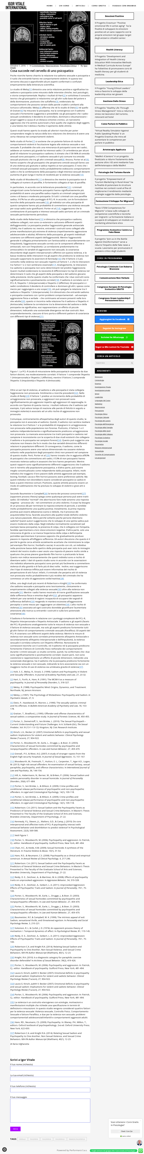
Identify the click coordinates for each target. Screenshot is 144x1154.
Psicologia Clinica (68, 65)
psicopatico (60, 1139)
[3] (57, 101)
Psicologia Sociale (101, 441)
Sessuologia (99, 451)
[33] (33, 601)
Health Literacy (114, 49)
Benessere (99, 377)
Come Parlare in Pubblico (114, 123)
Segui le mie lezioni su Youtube (112, 347)
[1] (30, 89)
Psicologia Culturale (102, 417)
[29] (69, 583)
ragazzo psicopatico (77, 1139)
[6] (21, 110)
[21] (41, 316)
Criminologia (38, 65)
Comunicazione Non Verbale (114, 278)
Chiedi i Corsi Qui (126, 1131)
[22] (76, 393)
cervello (22, 1139)
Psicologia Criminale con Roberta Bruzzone (114, 267)
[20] (23, 301)
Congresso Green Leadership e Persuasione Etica (114, 299)
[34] (67, 604)
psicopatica (46, 1139)
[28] (62, 578)
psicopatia (34, 1139)
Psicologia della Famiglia (104, 427)
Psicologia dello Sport (103, 431)
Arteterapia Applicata (114, 149)
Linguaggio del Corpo (102, 400)
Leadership (99, 397)
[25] (48, 455)
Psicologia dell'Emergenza (104, 424)
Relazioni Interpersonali (103, 448)
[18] (57, 280)
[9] (87, 159)
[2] (64, 95)
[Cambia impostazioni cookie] (4, 1149)
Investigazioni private (102, 390)
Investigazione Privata (103, 387)
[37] (81, 667)
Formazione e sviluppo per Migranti (114, 201)
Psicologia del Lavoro (102, 421)
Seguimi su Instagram (114, 328)
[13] (47, 202)
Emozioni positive (114, 16)
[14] (58, 208)
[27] (84, 493)
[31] (21, 592)
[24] (59, 440)
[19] (49, 289)
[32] (55, 595)
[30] (59, 589)
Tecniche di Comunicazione (105, 454)
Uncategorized (100, 458)
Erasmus (98, 384)
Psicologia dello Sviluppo (104, 434)
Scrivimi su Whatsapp (112, 337)
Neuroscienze (52, 65)
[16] (59, 258)
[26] (46, 493)
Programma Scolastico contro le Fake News (114, 231)
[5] (76, 107)
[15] (41, 219)
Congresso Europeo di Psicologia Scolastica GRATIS (114, 288)
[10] (81, 174)
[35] (20, 607)
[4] (40, 107)
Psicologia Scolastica (102, 438)
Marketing (98, 404)
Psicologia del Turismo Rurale (114, 172)
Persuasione (99, 411)
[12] (69, 187)
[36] (23, 613)
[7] (33, 141)
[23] (27, 396)
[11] (40, 179)
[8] (63, 159)
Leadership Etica (114, 81)
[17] (54, 264)
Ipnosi (97, 394)
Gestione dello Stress (114, 101)
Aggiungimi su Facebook (112, 319)
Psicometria (99, 444)
